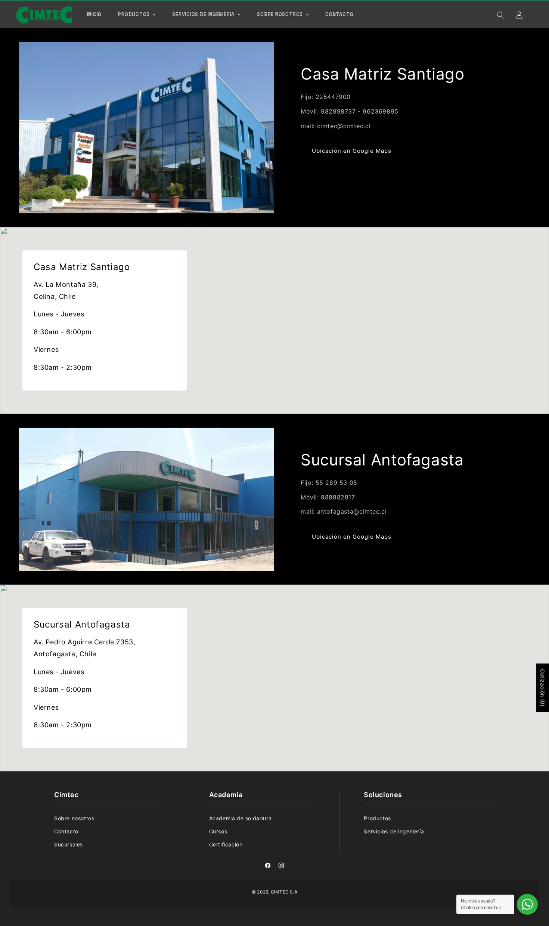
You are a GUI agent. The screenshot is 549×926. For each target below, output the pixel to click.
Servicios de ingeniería (394, 831)
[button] (137, 15)
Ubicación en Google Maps (351, 150)
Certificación (226, 844)
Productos (377, 818)
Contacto (66, 831)
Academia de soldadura (240, 818)
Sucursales (68, 844)
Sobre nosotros (74, 818)
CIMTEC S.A (284, 892)
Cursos (218, 831)
